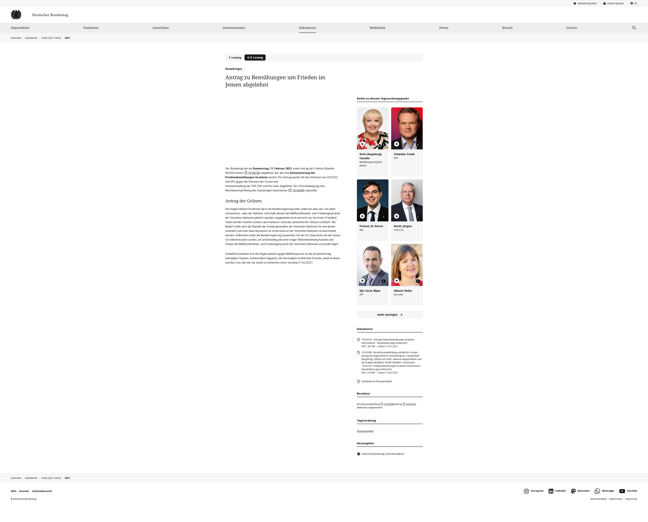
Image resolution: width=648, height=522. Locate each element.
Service (571, 28)
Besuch (507, 28)
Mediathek (377, 28)
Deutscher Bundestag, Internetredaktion (383, 453)
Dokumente (307, 28)
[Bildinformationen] (384, 145)
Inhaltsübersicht (42, 491)
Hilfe (14, 491)
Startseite (16, 37)
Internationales (234, 28)
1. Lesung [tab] (235, 57)
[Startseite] (39, 14)
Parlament (91, 28)
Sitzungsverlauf (365, 431)
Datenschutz (616, 498)
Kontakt (24, 491)
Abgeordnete (20, 28)
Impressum (631, 498)
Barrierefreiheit (599, 498)
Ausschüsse (161, 28)
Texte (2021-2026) (51, 37)
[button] (633, 3)
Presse (444, 28)
